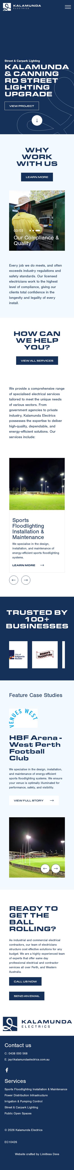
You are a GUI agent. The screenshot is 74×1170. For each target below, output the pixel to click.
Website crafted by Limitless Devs (37, 1154)
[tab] (30, 230)
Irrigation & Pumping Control (24, 1101)
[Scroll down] (37, 121)
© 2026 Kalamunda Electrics (24, 1130)
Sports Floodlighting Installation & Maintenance (36, 1089)
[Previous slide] (13, 580)
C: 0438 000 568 (16, 1053)
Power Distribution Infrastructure (26, 1095)
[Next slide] (25, 580)
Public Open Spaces (18, 1113)
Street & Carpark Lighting (21, 1107)
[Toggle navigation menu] (68, 7)
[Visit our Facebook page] (7, 1070)
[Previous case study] (45, 868)
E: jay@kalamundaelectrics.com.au (27, 1059)
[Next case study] (55, 868)
